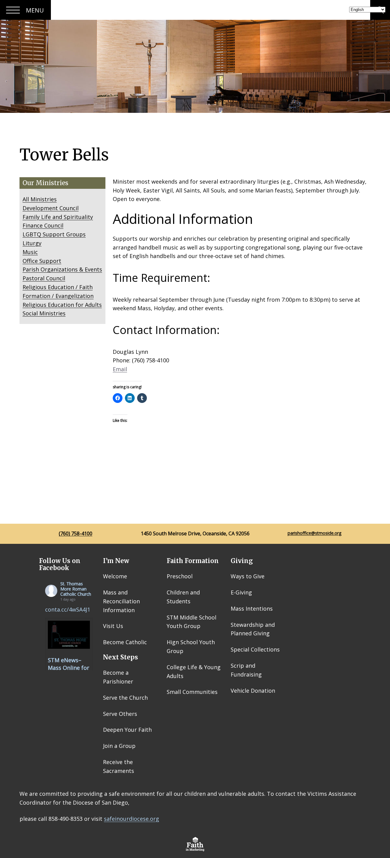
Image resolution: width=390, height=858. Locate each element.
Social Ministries (44, 313)
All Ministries (40, 199)
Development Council (51, 208)
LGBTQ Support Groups (54, 234)
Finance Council (43, 225)
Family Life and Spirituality (58, 217)
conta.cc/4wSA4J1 (67, 609)
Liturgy (32, 243)
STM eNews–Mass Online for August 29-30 (68, 667)
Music (30, 252)
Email (120, 369)
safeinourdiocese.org (131, 818)
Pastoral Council (44, 278)
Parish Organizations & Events (62, 269)
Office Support (42, 260)
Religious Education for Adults (62, 304)
